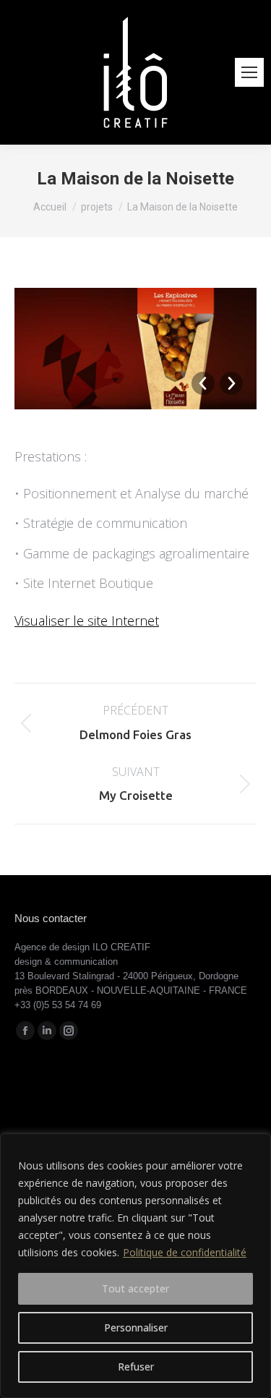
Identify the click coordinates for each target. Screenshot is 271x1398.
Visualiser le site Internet (86, 620)
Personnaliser (136, 1327)
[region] (135, 1265)
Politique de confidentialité (184, 1252)
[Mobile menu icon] (249, 72)
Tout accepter (135, 1288)
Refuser (136, 1366)
